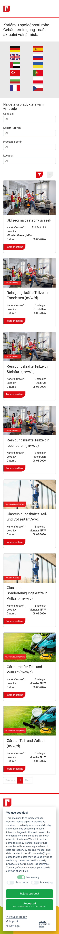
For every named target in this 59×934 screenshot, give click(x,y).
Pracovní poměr (12, 141)
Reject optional (29, 893)
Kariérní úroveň (12, 127)
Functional (22, 882)
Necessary (32, 877)
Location (8, 155)
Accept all (29, 904)
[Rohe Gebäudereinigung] (6, 9)
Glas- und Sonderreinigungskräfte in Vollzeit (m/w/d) (27, 593)
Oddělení (8, 114)
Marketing (46, 882)
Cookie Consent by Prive (44, 924)
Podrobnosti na (14, 246)
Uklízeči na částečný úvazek (29, 220)
